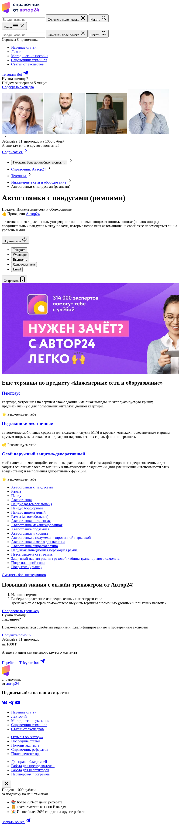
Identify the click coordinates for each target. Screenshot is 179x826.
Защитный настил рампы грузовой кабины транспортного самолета (65, 558)
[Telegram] (11, 704)
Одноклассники (24, 264)
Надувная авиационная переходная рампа (44, 550)
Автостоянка (21, 500)
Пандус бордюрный (27, 508)
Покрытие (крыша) (26, 567)
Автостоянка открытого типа (34, 546)
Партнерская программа (30, 774)
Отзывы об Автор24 (27, 737)
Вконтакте (20, 259)
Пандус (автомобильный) (31, 504)
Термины (19, 176)
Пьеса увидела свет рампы (32, 554)
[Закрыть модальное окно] (6, 784)
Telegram (19, 250)
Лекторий (19, 716)
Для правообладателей (29, 762)
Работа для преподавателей (33, 766)
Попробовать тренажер (20, 611)
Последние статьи (25, 741)
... (39, 162)
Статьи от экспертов (27, 64)
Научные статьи (24, 47)
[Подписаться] (26, 152)
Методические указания (30, 721)
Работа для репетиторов (30, 770)
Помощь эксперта (25, 745)
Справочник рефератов (29, 749)
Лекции (17, 52)
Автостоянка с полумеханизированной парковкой (51, 537)
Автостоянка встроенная (31, 521)
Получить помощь (16, 635)
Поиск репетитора (25, 754)
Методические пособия (29, 56)
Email (17, 269)
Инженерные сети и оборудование (39, 182)
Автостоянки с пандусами (32, 487)
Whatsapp (20, 254)
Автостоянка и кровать (29, 533)
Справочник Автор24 (29, 169)
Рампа (16, 491)
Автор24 (33, 214)
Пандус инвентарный (28, 512)
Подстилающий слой (28, 563)
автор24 (12, 684)
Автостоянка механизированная (36, 525)
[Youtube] (18, 704)
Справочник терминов (29, 60)
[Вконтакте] (5, 704)
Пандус (17, 496)
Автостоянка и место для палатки (38, 542)
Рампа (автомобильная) (29, 517)
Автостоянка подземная (30, 529)
